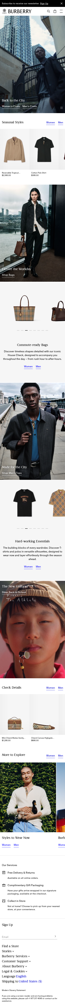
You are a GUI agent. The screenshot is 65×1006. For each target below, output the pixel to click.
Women (50, 122)
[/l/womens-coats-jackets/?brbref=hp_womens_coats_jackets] (32, 64)
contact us (49, 998)
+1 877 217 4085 (35, 998)
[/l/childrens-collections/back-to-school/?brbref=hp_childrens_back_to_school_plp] (32, 629)
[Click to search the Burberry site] (48, 11)
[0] (55, 11)
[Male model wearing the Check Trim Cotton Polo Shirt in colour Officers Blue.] (32, 431)
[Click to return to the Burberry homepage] (20, 11)
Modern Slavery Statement (14, 990)
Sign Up (44, 3)
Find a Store (10, 946)
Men (60, 122)
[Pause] (61, 107)
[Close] (61, 3)
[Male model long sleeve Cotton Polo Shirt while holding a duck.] (28, 797)
